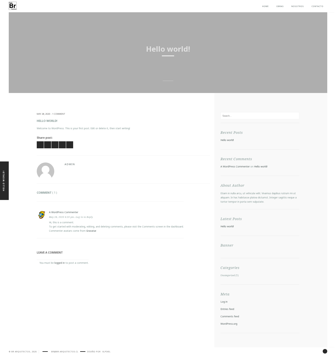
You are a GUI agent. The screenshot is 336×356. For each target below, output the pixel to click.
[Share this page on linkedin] (69, 144)
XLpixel (106, 351)
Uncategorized (227, 275)
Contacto (317, 6)
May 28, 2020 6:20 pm (61, 217)
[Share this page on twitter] (62, 144)
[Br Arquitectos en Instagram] (325, 351)
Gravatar (91, 230)
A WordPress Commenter (63, 212)
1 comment (58, 113)
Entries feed (227, 309)
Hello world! (227, 140)
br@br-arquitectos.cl (64, 351)
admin (70, 164)
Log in (223, 301)
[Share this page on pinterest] (47, 144)
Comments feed (229, 316)
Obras (280, 6)
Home (265, 6)
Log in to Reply (84, 217)
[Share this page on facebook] (40, 144)
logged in (59, 262)
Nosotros (297, 6)
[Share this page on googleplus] (54, 144)
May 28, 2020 (43, 113)
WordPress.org (228, 323)
